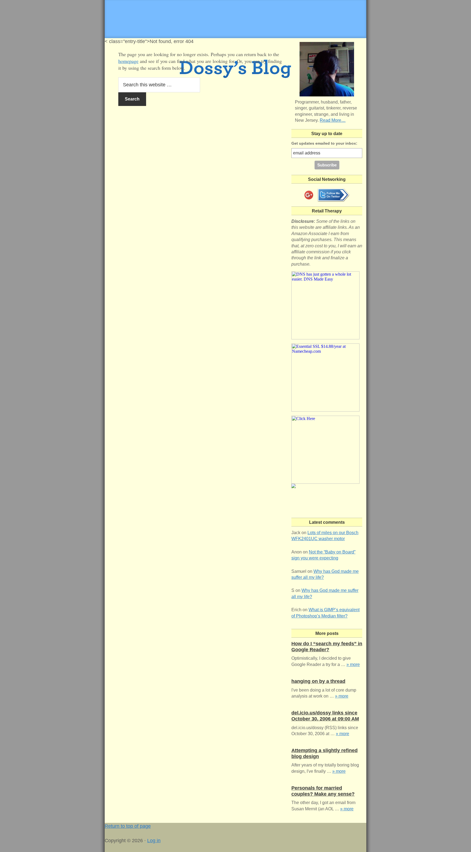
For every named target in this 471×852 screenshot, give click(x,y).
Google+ (308, 195)
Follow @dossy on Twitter (333, 195)
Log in (154, 840)
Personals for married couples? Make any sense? (323, 791)
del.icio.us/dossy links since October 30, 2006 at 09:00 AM (325, 716)
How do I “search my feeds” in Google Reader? (326, 646)
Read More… (333, 120)
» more (353, 664)
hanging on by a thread (318, 681)
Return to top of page (128, 826)
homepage (128, 61)
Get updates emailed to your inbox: (324, 143)
